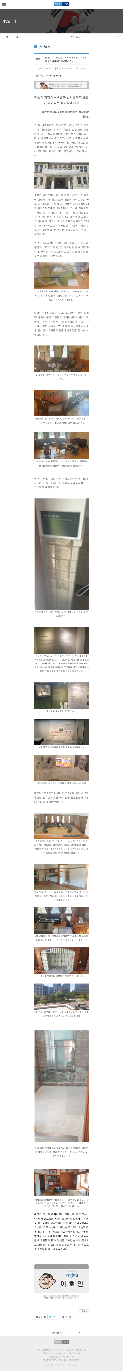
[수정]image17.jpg (53, 75)
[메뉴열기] (4, 4)
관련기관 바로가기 (59, 1332)
